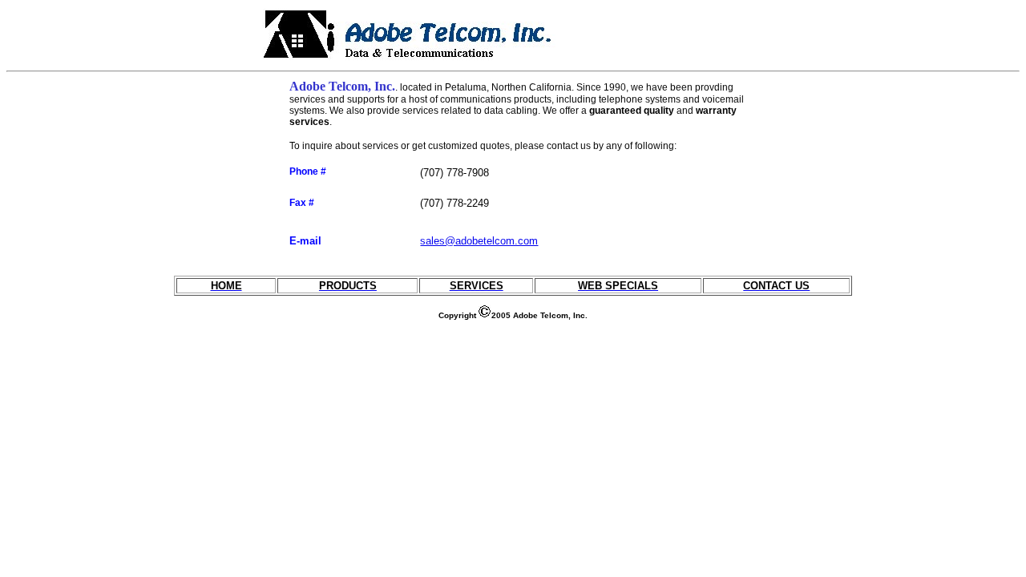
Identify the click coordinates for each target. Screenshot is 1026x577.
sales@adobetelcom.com (479, 241)
